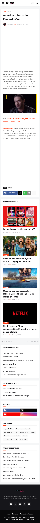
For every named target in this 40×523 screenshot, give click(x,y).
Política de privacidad (27, 514)
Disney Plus (24, 432)
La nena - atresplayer (9, 364)
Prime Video (16, 436)
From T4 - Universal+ (9, 367)
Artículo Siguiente (32, 341)
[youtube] (11, 414)
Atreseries (19, 429)
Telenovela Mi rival (9, 371)
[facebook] (11, 410)
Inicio (4, 11)
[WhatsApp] (25, 193)
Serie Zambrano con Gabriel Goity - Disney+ (16, 460)
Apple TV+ (26, 517)
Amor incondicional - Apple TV (12, 388)
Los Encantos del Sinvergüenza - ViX (14, 375)
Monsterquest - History (10, 357)
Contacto (15, 514)
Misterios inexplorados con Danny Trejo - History (18, 360)
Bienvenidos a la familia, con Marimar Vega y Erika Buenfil (17, 260)
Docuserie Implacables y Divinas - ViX (14, 468)
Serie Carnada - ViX (9, 471)
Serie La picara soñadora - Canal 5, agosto (16, 453)
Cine (16, 432)
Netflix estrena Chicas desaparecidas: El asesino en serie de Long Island (20, 329)
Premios (7, 436)
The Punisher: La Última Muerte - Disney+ (16, 396)
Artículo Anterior (7, 341)
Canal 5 (27, 429)
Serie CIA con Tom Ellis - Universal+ (14, 457)
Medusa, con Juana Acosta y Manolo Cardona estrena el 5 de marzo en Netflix (18, 294)
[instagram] (28, 414)
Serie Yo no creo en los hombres (13, 475)
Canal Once (8, 432)
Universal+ (14, 519)
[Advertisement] (20, 48)
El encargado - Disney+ (10, 392)
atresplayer (23, 439)
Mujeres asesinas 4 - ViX (10, 464)
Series (25, 436)
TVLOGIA (11, 517)
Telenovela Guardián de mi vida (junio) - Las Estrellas (19, 479)
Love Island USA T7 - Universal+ (13, 353)
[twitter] (28, 410)
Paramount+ (30, 519)
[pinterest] (29, 504)
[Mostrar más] (34, 193)
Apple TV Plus (8, 429)
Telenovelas (8, 439)
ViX (16, 439)
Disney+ (32, 517)
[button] (3, 3)
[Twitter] (20, 193)
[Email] (29, 193)
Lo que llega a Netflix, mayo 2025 (19, 229)
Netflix (10, 11)
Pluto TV (22, 519)
